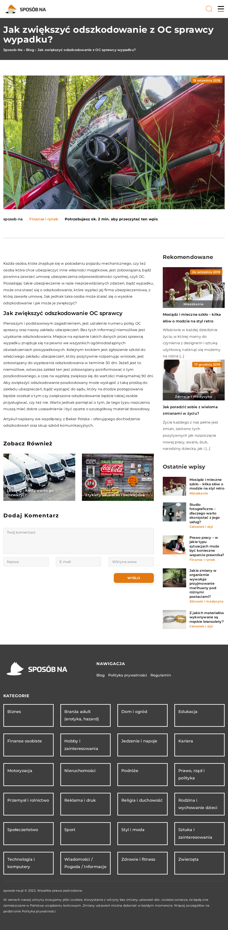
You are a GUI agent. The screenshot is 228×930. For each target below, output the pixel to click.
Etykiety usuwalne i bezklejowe (115, 495)
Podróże (129, 770)
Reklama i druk (80, 800)
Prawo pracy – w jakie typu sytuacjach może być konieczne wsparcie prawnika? (206, 546)
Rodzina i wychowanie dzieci (197, 804)
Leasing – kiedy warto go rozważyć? (30, 492)
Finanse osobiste (24, 741)
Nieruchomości (80, 770)
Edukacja (187, 711)
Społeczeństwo (22, 829)
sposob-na (13, 219)
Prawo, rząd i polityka (191, 774)
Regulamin (161, 675)
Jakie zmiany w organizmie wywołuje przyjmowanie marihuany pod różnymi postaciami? (203, 583)
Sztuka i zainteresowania (195, 833)
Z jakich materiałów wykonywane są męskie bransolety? (206, 617)
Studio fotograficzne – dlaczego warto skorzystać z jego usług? (204, 513)
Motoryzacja (19, 770)
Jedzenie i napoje (139, 741)
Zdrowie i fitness (138, 859)
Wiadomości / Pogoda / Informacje (85, 863)
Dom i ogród (134, 711)
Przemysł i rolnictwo (28, 800)
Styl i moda (133, 829)
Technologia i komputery (21, 863)
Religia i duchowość (142, 800)
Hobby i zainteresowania (81, 745)
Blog (100, 675)
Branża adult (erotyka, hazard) (81, 715)
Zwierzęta (188, 859)
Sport (69, 829)
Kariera (185, 741)
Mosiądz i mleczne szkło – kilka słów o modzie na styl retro (206, 483)
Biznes (14, 711)
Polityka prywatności (127, 675)
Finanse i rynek (43, 219)
